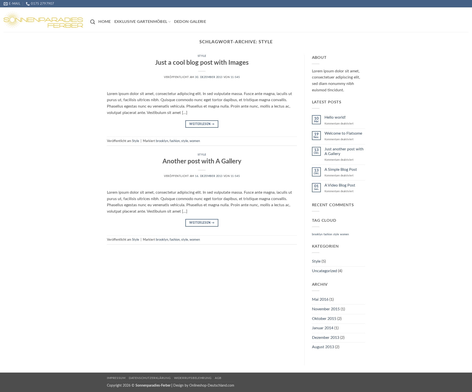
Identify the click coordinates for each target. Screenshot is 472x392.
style (184, 141)
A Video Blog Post (339, 185)
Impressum (116, 377)
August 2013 (323, 347)
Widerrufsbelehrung (193, 377)
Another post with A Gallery (201, 161)
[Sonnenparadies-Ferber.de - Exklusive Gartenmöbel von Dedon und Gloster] (43, 20)
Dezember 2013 (325, 338)
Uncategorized (324, 271)
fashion (175, 141)
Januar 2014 (322, 328)
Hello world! (335, 117)
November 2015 (326, 309)
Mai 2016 (320, 299)
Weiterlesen (201, 124)
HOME (104, 22)
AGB (218, 377)
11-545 (235, 77)
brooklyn (162, 141)
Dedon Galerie (190, 22)
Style (202, 56)
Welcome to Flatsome (343, 133)
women (195, 141)
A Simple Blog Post (340, 170)
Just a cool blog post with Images (202, 63)
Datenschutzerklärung (150, 377)
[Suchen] (92, 21)
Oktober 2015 (324, 319)
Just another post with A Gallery (344, 151)
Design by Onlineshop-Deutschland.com (203, 385)
